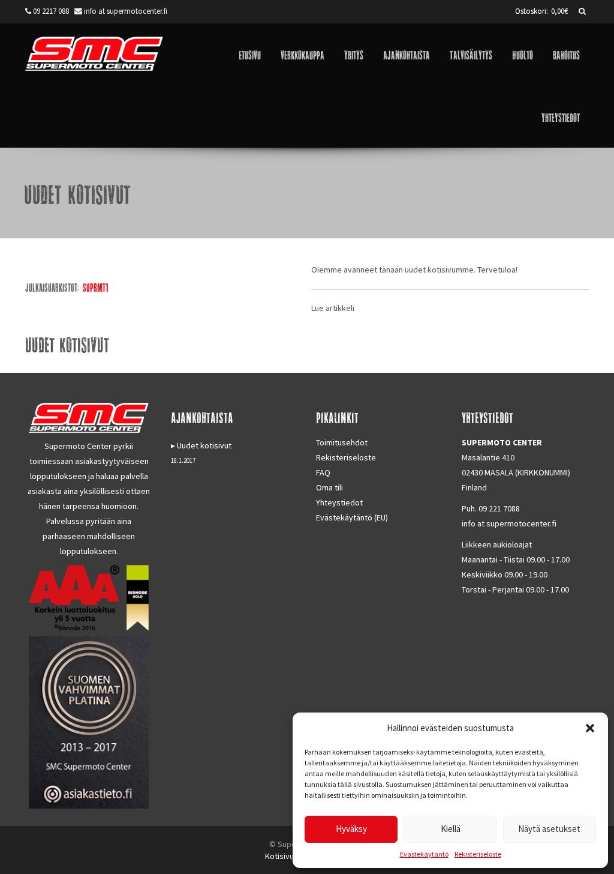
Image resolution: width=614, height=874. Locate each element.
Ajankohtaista (406, 54)
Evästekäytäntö (424, 853)
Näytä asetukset (549, 828)
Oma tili (329, 487)
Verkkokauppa (302, 54)
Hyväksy (351, 828)
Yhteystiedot (560, 116)
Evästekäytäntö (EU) (352, 517)
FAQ (323, 472)
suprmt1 (96, 287)
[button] (590, 728)
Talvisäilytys (471, 54)
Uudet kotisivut (204, 445)
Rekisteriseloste (478, 853)
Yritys (353, 54)
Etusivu (250, 54)
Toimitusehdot (342, 442)
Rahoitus (566, 54)
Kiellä (450, 828)
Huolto (522, 54)
